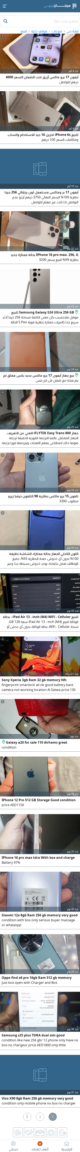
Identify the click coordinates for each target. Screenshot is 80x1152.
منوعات (57, 31)
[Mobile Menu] (5, 6)
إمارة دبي (72, 31)
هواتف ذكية (39, 31)
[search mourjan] (6, 21)
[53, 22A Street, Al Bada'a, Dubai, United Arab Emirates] (4, 742)
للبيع (24, 31)
